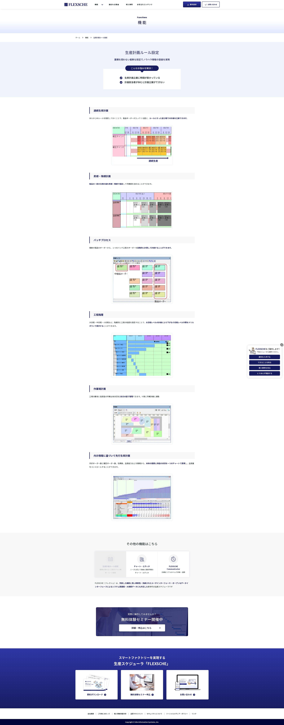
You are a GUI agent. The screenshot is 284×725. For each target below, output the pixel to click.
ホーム (77, 37)
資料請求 (193, 4)
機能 (96, 4)
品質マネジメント (136, 714)
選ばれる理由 (114, 4)
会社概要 (91, 714)
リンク (194, 714)
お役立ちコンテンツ (144, 4)
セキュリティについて (154, 714)
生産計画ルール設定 (100, 37)
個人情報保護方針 (120, 714)
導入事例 (129, 4)
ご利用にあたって (104, 714)
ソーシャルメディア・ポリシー (177, 714)
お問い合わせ (212, 4)
